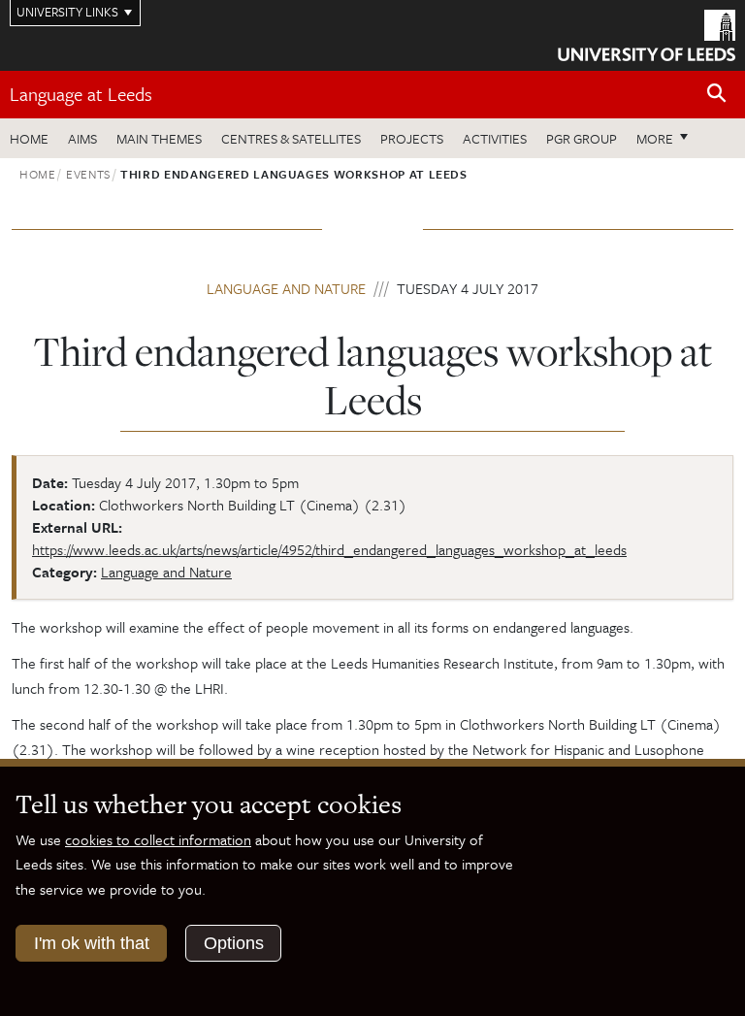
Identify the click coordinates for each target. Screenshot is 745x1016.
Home (29, 138)
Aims (82, 138)
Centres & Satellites (291, 138)
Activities (495, 138)
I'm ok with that (91, 943)
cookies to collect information (158, 839)
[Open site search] (717, 94)
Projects (411, 138)
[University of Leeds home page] (646, 34)
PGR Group (581, 138)
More (667, 137)
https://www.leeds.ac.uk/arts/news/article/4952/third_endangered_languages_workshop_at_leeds (329, 549)
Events (88, 173)
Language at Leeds (81, 94)
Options (234, 943)
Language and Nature (286, 288)
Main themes (159, 138)
